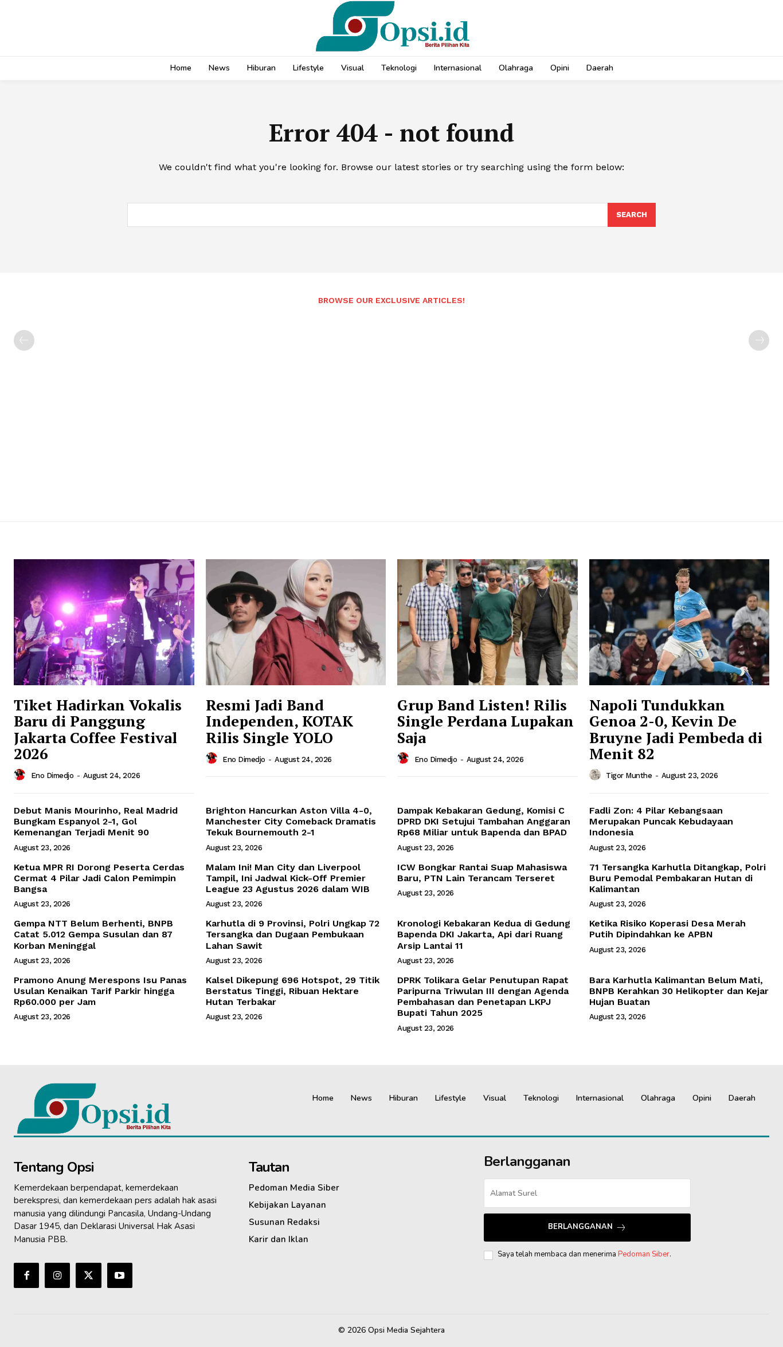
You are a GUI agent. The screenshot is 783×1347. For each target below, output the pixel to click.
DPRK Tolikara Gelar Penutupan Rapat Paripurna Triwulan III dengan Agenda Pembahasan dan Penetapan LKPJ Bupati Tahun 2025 (483, 997)
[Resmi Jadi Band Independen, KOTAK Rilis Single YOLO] (296, 622)
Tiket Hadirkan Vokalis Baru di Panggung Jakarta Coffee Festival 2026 (98, 729)
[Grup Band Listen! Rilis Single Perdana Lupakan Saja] (487, 622)
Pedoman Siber (644, 1254)
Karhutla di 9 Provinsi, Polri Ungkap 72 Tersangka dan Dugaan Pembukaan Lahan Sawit (292, 934)
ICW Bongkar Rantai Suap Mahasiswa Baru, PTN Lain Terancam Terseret (482, 872)
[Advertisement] (391, 407)
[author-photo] (21, 775)
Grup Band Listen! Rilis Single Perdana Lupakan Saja (485, 721)
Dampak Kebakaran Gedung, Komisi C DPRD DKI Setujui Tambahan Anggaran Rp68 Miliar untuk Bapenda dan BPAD (483, 821)
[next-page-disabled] (759, 340)
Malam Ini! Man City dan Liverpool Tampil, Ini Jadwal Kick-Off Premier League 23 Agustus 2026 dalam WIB (288, 878)
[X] (88, 1275)
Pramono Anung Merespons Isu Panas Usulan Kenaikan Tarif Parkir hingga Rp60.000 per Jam (100, 991)
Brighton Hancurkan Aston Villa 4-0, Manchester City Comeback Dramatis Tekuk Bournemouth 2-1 (291, 821)
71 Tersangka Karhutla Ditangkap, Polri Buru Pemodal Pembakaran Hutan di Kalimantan (677, 878)
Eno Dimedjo (52, 775)
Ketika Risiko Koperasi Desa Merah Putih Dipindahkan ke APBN (667, 929)
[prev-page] (24, 340)
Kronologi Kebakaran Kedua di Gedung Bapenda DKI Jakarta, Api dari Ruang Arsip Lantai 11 (483, 934)
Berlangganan (580, 1227)
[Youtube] (119, 1275)
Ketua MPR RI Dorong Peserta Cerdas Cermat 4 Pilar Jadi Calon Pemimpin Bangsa (99, 878)
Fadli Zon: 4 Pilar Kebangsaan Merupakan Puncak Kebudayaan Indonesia (661, 821)
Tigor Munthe (629, 775)
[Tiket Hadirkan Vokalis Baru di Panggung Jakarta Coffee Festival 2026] (104, 622)
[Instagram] (57, 1275)
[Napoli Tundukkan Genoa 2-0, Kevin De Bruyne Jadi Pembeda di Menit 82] (679, 622)
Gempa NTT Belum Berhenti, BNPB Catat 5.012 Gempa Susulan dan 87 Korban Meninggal (93, 934)
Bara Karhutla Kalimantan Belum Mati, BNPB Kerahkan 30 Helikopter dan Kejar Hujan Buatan (679, 991)
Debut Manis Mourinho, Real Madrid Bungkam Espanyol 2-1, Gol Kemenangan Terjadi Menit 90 (96, 821)
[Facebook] (26, 1275)
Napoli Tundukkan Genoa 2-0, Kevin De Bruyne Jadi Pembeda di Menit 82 (675, 729)
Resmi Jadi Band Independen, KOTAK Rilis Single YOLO (279, 721)
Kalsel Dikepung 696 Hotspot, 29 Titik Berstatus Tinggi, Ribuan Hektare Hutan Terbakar (292, 991)
